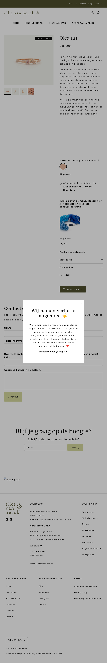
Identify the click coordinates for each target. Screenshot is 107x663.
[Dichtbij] (81, 303)
